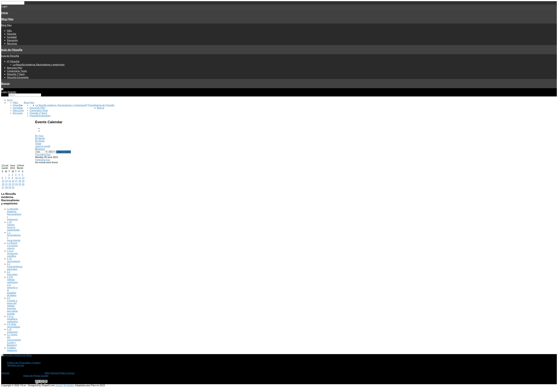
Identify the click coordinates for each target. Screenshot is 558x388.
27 (3, 187)
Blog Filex (7, 19)
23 (13, 184)
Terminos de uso (15, 365)
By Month (40, 138)
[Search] (40, 149)
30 (13, 187)
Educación (12, 40)
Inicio (4, 13)
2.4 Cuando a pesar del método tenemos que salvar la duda (12, 306)
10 (16, 178)
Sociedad (12, 37)
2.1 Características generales (14, 266)
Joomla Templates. (65, 385)
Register (12, 92)
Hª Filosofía (13, 61)
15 (9, 181)
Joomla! (5, 373)
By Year (39, 136)
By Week (39, 141)
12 (23, 178)
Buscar (5, 83)
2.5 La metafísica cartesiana (12, 319)
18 (19, 181)
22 (9, 184)
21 (6, 184)
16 (13, 181)
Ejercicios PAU (14, 67)
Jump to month (42, 146)
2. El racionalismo (13, 260)
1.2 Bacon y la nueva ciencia (12, 246)
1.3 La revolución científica (12, 253)
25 (19, 184)
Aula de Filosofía (11, 50)
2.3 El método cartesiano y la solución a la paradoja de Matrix (12, 286)
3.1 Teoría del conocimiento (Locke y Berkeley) (14, 339)
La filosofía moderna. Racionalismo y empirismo (39, 64)
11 (19, 178)
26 (23, 184)
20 (3, 184)
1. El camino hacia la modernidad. (13, 226)
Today (38, 143)
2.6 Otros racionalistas (13, 325)
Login (4, 92)
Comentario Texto (17, 71)
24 (16, 184)
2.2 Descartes (12, 273)
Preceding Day (43, 154)
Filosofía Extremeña (17, 77)
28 (6, 187)
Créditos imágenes (12, 349)
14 (6, 181)
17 (16, 181)
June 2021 (12, 166)
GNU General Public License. (59, 373)
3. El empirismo (12, 330)
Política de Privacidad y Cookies (24, 363)
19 (23, 181)
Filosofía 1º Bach (16, 74)
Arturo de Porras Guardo (35, 375)
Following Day (42, 160)
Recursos (12, 43)
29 (9, 187)
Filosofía (11, 33)
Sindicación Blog (22, 355)
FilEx (9, 30)
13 (3, 181)
